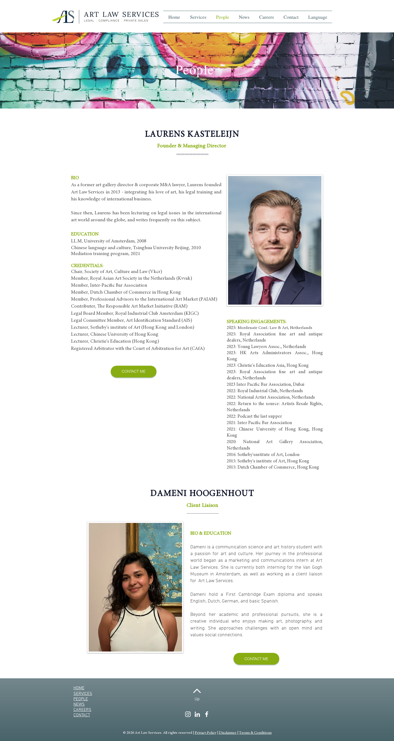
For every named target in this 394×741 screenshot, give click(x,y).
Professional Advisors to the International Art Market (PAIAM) (153, 299)
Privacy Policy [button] (205, 733)
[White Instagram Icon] (188, 714)
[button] (317, 17)
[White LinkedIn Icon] (197, 714)
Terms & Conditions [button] (255, 733)
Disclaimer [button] (228, 733)
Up (197, 699)
